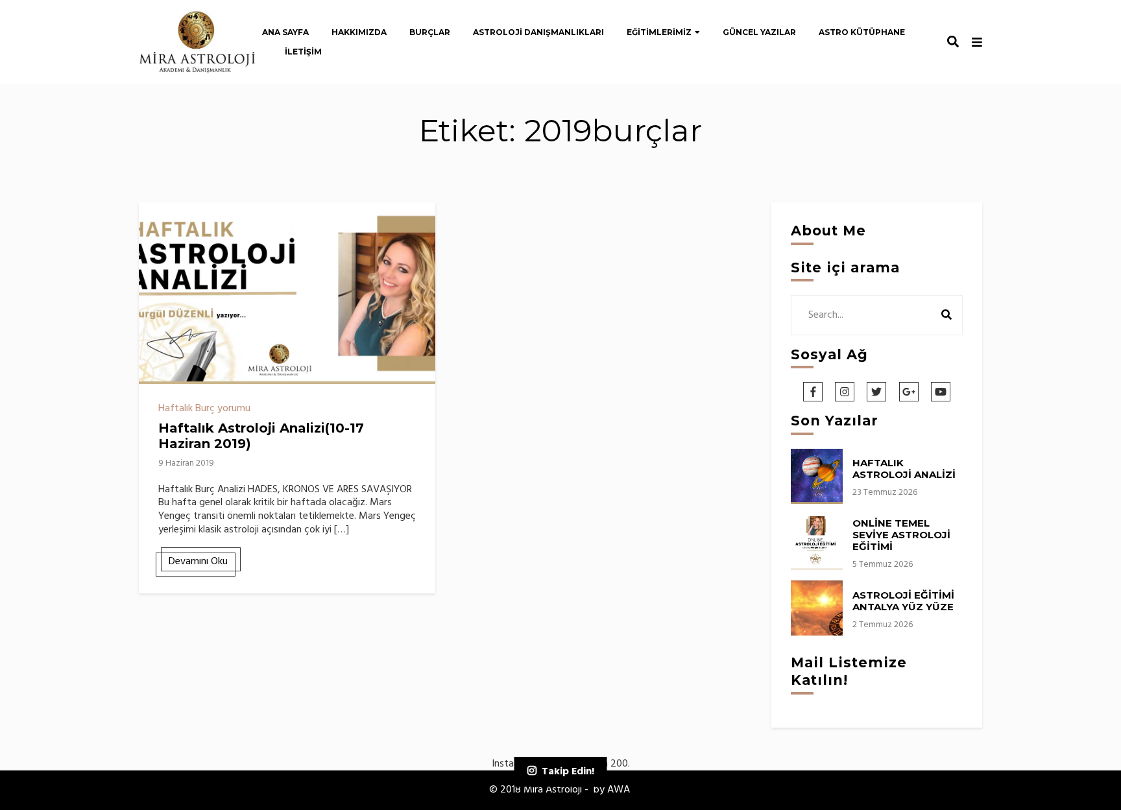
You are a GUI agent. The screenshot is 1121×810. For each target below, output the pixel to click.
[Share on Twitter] (153, 243)
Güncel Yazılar (759, 32)
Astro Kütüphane (862, 32)
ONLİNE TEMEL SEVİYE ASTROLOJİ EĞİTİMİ (901, 535)
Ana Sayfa (285, 32)
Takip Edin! (568, 771)
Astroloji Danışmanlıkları (538, 32)
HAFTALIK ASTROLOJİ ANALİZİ (904, 469)
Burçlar (429, 32)
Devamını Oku (198, 561)
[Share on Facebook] (153, 220)
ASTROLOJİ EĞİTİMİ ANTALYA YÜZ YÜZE (903, 601)
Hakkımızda (359, 32)
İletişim (303, 51)
